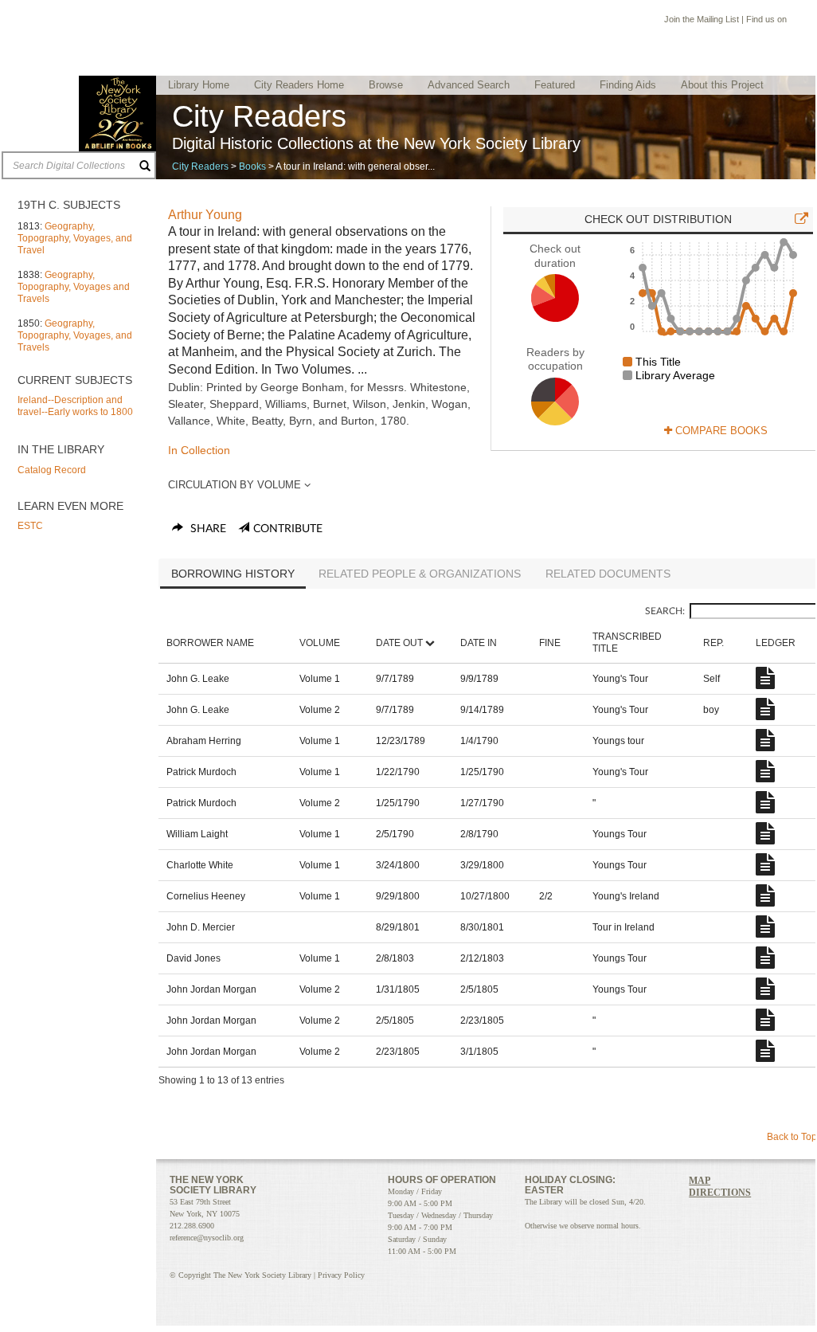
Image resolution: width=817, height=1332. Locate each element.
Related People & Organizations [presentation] (420, 573)
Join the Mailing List (701, 19)
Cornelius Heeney (205, 896)
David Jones (193, 958)
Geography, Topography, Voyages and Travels (74, 286)
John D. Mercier (200, 927)
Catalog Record (52, 470)
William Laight (197, 834)
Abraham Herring (203, 740)
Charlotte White (199, 865)
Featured (554, 85)
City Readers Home (299, 85)
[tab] (233, 575)
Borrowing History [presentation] (233, 573)
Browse (386, 85)
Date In (478, 642)
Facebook (796, 21)
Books (252, 166)
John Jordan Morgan (211, 989)
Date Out (399, 642)
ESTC (30, 525)
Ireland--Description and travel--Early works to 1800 (75, 405)
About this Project (722, 85)
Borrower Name (210, 642)
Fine (550, 642)
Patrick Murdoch (201, 772)
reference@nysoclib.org (207, 1237)
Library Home (198, 85)
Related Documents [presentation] (607, 573)
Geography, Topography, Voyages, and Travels (75, 335)
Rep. (713, 642)
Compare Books (720, 431)
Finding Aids (628, 85)
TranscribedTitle (627, 642)
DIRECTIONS (720, 1192)
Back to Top (792, 1136)
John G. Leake (197, 678)
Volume (319, 642)
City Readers (200, 166)
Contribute (287, 529)
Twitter (714, 1213)
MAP (699, 1180)
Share (206, 529)
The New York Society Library (117, 113)
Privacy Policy (341, 1275)
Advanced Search (469, 85)
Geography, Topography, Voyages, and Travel (75, 238)
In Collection (199, 450)
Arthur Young (205, 214)
